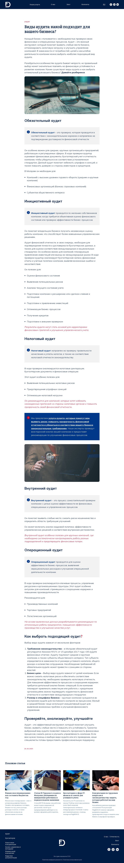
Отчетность (114, 837)
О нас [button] (53, 4)
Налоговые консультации (10, 843)
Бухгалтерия (10, 838)
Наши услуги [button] (35, 4)
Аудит (7, 834)
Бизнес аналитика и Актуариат (13, 848)
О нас (106, 837)
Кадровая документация (11, 857)
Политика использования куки (72, 860)
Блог (68, 4)
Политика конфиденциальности (52, 860)
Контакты (85, 4)
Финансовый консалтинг (10, 852)
